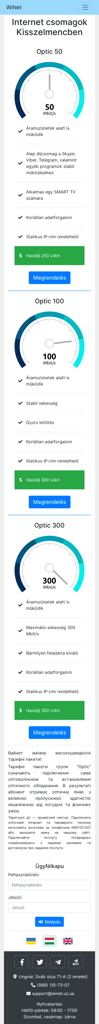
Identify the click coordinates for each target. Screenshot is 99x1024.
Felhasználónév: (24, 874)
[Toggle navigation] (85, 7)
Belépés (52, 921)
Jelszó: (15, 897)
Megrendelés (49, 278)
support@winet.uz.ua (53, 993)
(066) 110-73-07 (53, 985)
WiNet (14, 7)
